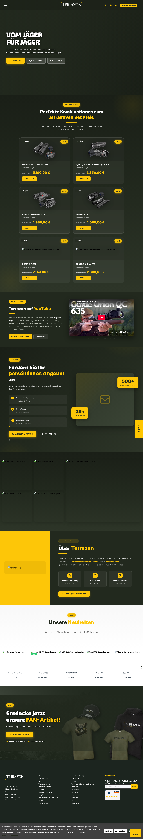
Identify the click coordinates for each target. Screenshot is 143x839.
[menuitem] (106, 5)
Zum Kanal (40, 336)
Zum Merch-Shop (21, 734)
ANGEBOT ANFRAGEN (24, 434)
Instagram (135, 832)
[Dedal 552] (43, 661)
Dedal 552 (43, 673)
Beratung (17, 61)
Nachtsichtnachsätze (45, 792)
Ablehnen (108, 831)
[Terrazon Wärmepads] (99, 661)
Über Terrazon (43, 778)
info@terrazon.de (11, 800)
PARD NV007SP (15, 673)
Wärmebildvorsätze (44, 787)
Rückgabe (75, 787)
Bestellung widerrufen (129, 5)
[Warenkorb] (116, 5)
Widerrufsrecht (76, 789)
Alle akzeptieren (120, 831)
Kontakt (74, 781)
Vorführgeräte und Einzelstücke (48, 797)
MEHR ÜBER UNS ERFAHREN (75, 594)
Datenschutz (76, 792)
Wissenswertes (43, 803)
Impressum (75, 803)
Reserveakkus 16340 (128, 673)
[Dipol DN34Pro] (71, 661)
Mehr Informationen (10, 835)
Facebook (135, 834)
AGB (73, 800)
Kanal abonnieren (21, 336)
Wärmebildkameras (44, 784)
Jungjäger (41, 795)
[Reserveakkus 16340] (127, 661)
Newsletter (75, 778)
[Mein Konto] (111, 5)
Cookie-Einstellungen (79, 776)
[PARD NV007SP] (14, 661)
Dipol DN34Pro (71, 673)
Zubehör (41, 800)
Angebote (41, 781)
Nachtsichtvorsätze (44, 789)
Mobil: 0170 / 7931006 (12, 797)
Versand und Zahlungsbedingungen (83, 784)
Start (40, 776)
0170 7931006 (50, 434)
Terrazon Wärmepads (99, 673)
